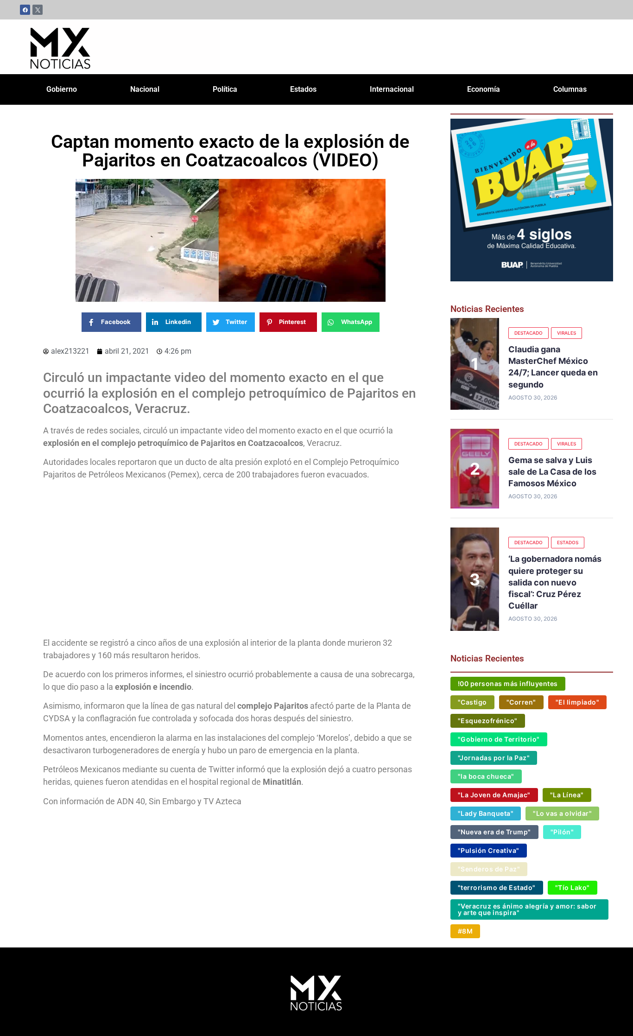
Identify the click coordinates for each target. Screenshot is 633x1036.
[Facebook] (25, 10)
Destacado (528, 333)
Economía (483, 89)
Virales (566, 333)
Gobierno (61, 89)
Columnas (570, 89)
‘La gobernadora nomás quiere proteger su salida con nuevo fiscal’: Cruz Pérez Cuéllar (554, 582)
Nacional (144, 89)
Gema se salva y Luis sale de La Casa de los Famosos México (552, 471)
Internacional (392, 89)
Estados (303, 89)
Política (225, 89)
